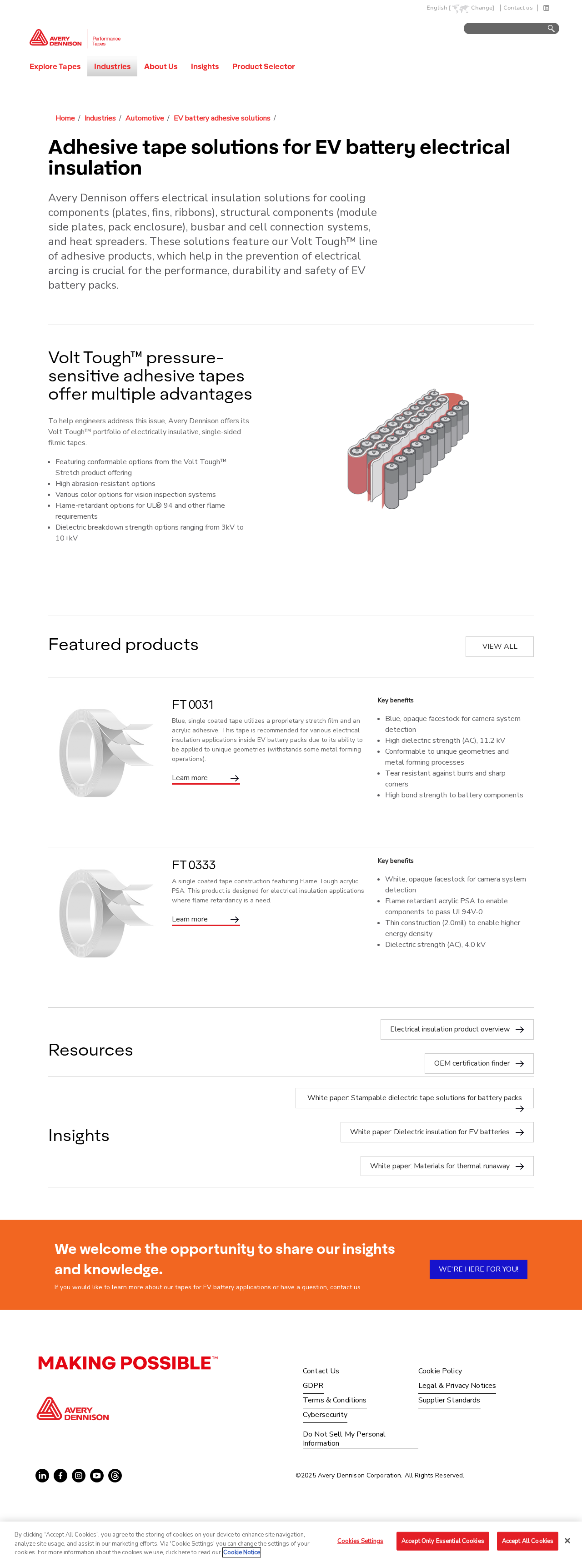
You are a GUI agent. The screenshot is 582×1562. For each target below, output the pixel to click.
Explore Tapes (55, 66)
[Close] (567, 1541)
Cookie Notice (241, 1552)
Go (547, 29)
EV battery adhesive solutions (222, 118)
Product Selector (263, 66)
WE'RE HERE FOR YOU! (478, 1269)
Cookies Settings (360, 1541)
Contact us (518, 8)
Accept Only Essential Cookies (442, 1541)
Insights (205, 66)
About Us (160, 66)
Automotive (144, 118)
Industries (112, 66)
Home (65, 118)
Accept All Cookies (527, 1541)
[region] (291, 1542)
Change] (482, 8)
